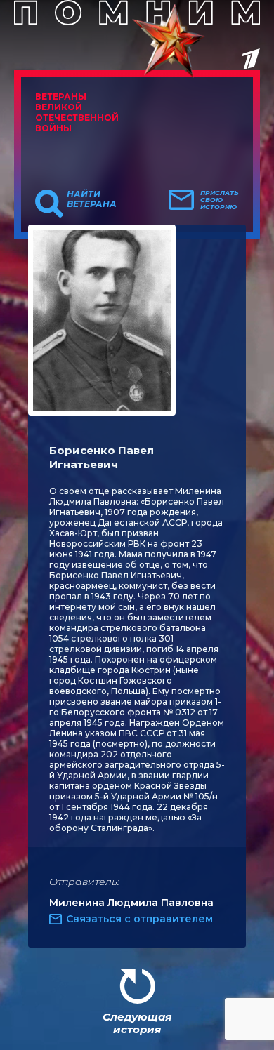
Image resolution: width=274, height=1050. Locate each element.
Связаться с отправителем (139, 918)
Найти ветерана (92, 199)
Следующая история (137, 1023)
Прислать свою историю (219, 200)
